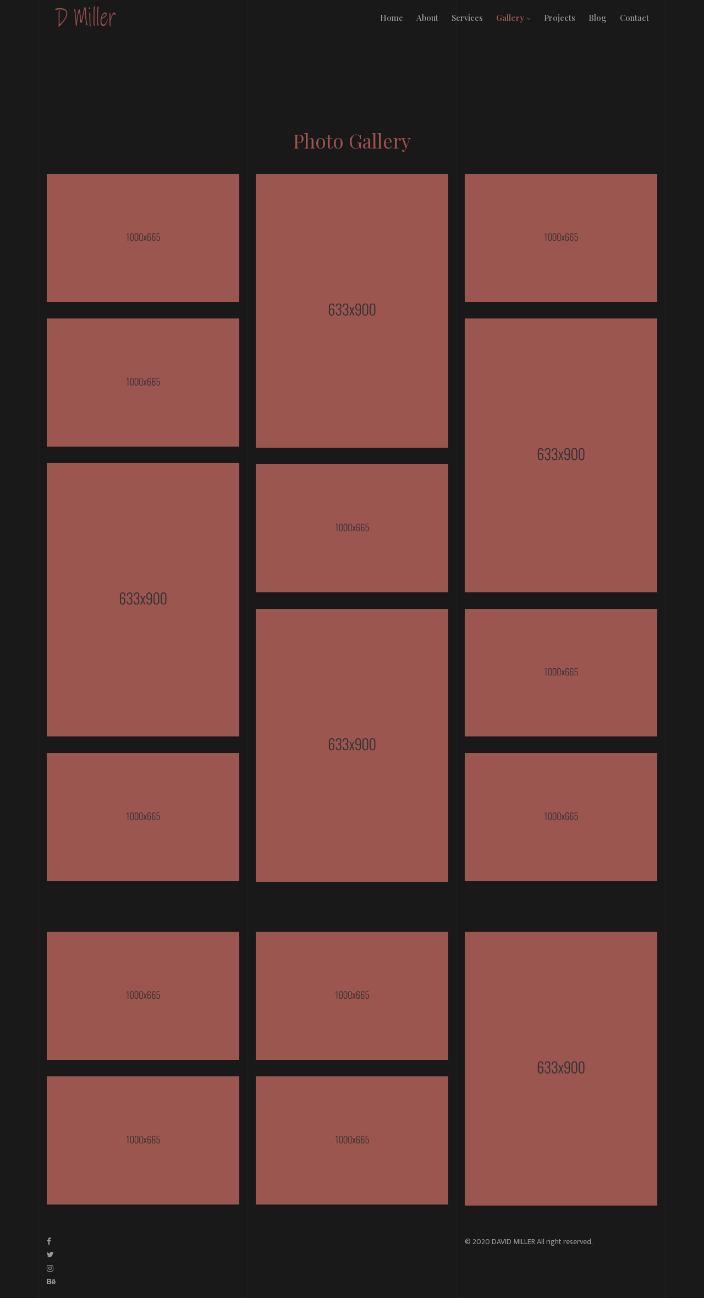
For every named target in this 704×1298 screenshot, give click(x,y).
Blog (597, 17)
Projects (559, 17)
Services (467, 17)
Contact (634, 17)
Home (391, 17)
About (427, 17)
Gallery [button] (511, 17)
